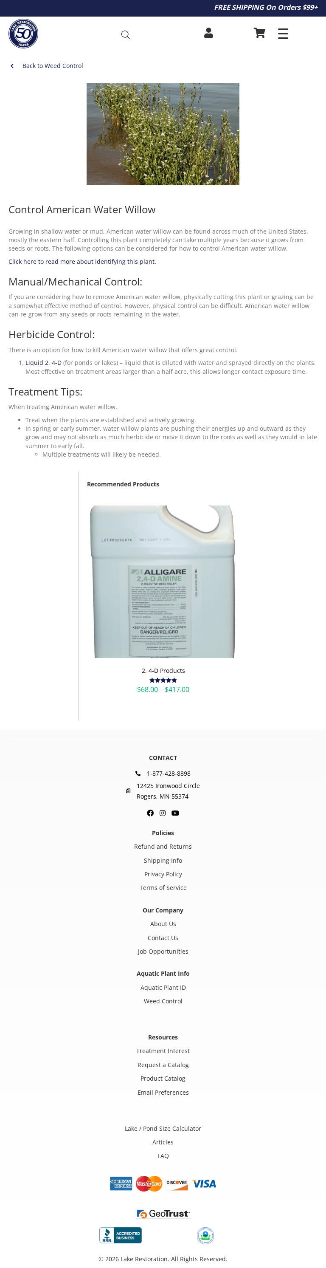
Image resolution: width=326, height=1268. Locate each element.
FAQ (163, 1156)
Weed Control (163, 1001)
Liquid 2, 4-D (43, 363)
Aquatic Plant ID (163, 987)
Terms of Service (163, 888)
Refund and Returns (163, 846)
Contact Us (163, 938)
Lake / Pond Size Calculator (163, 1128)
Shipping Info (163, 860)
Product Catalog (163, 1078)
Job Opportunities (163, 951)
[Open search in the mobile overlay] (141, 35)
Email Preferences (163, 1092)
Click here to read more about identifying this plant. (82, 261)
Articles (163, 1142)
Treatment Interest (163, 1051)
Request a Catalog (163, 1065)
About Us (163, 924)
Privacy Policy (163, 874)
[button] (283, 33)
